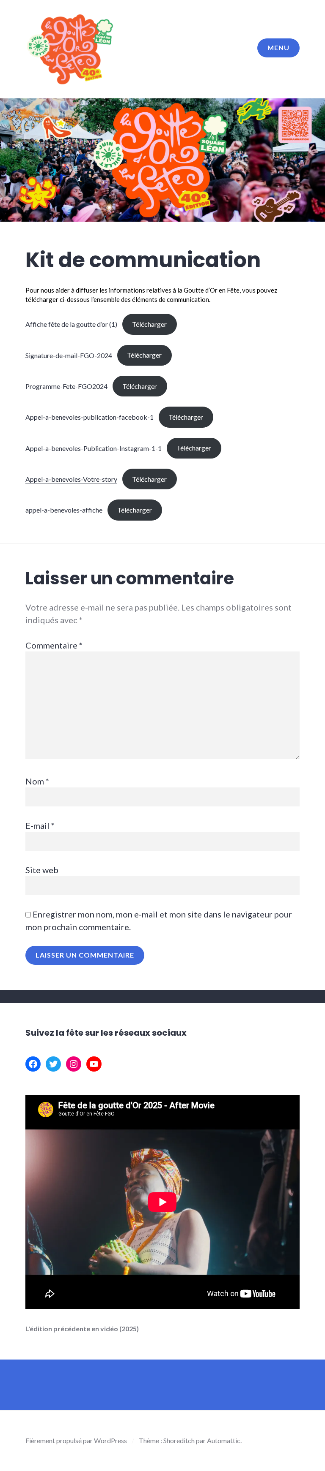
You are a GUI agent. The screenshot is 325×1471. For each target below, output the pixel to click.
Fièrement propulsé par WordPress (76, 1440)
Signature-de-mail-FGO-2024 (68, 355)
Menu (278, 47)
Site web (41, 870)
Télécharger (149, 324)
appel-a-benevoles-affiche (63, 510)
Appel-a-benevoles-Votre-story (71, 479)
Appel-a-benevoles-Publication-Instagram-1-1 (93, 448)
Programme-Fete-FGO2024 (66, 386)
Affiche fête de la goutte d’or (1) (71, 324)
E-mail (40, 825)
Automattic (223, 1440)
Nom (37, 781)
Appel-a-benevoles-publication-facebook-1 (89, 417)
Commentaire (54, 645)
